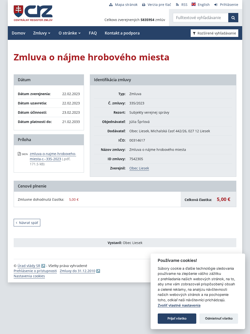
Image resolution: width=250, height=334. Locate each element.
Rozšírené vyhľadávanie (217, 33)
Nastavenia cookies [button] (29, 276)
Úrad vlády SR (29, 265)
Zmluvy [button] (40, 33)
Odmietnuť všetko (219, 318)
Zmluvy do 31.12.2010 (77, 270)
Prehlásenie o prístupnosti (35, 270)
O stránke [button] (68, 33)
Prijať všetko (177, 318)
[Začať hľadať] (233, 17)
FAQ (93, 33)
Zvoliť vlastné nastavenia (179, 305)
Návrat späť (28, 222)
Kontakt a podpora (122, 33)
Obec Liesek (139, 168)
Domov (18, 33)
